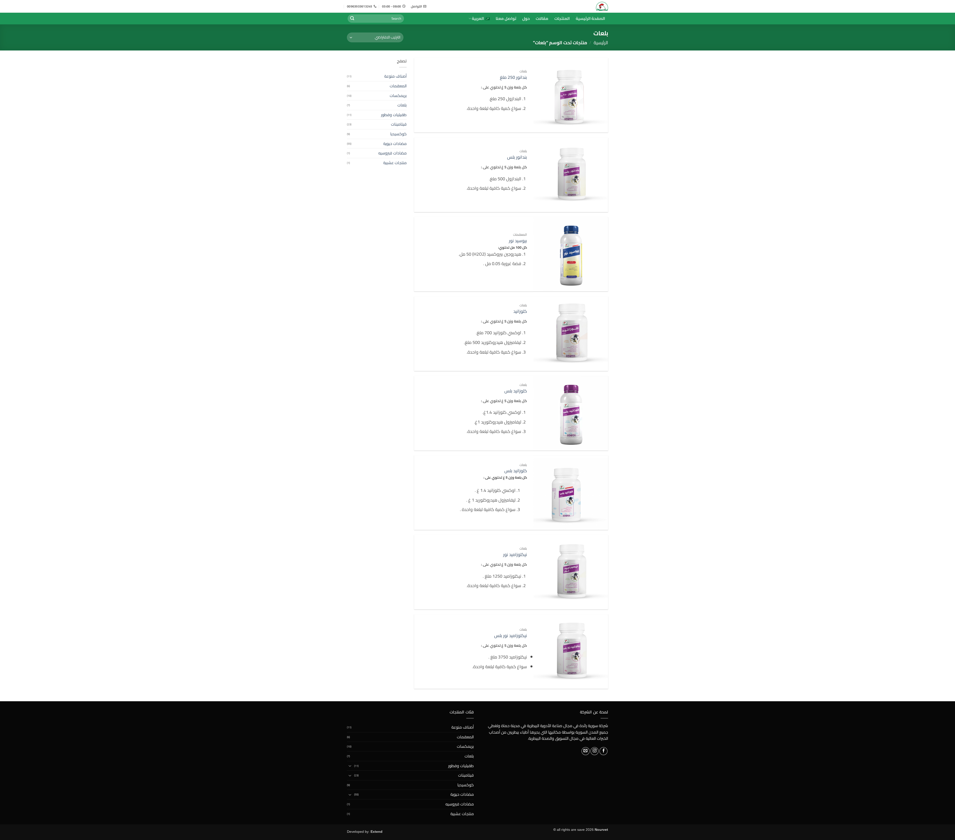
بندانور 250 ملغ (513, 77)
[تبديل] (350, 766)
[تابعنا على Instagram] (594, 751)
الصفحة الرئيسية (590, 18)
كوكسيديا (398, 134)
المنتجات (562, 18)
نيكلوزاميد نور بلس (510, 636)
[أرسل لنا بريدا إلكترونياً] (585, 751)
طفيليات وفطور (394, 114)
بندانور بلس (517, 157)
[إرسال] (352, 18)
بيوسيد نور (518, 241)
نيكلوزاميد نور (515, 555)
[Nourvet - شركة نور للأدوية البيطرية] (585, 6)
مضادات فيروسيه (392, 153)
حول (526, 18)
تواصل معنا (506, 18)
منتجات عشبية (395, 162)
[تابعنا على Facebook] (603, 751)
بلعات (402, 105)
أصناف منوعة (395, 76)
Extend (376, 832)
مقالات (542, 18)
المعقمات (398, 86)
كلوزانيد (520, 311)
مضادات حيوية (395, 143)
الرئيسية (601, 42)
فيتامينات (399, 124)
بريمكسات (398, 95)
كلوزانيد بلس (515, 391)
